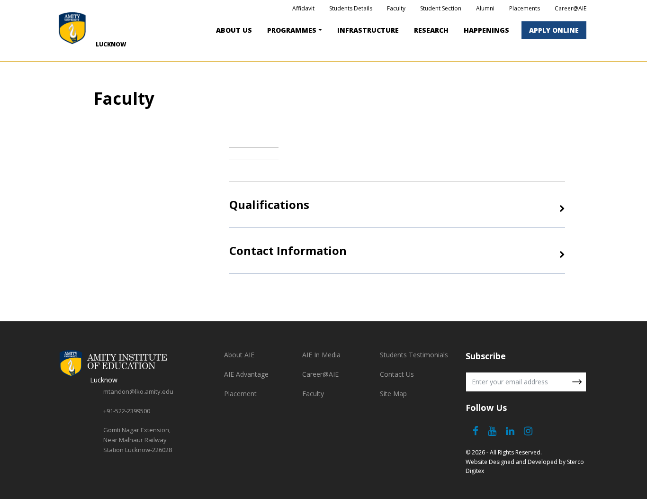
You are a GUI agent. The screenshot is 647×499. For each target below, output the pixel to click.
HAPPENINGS (486, 30)
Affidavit (303, 8)
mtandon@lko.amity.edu (138, 391)
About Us (234, 30)
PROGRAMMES (291, 30)
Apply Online (554, 30)
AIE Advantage (246, 374)
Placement (240, 393)
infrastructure (368, 30)
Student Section (440, 8)
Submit (577, 382)
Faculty (396, 8)
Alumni (485, 8)
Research (431, 30)
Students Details (350, 8)
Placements (524, 8)
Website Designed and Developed (511, 462)
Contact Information (288, 250)
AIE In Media (321, 354)
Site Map (393, 393)
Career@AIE (570, 8)
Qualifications (269, 204)
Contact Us (397, 374)
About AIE (239, 354)
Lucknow (111, 44)
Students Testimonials (414, 354)
